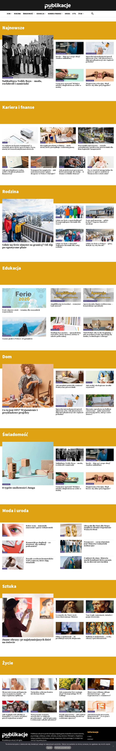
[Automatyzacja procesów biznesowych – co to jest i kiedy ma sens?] (101, 706)
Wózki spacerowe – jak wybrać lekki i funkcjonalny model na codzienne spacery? (72, 716)
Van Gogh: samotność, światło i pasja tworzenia (99, 616)
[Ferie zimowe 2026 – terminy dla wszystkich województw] (24, 298)
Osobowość (59, 80)
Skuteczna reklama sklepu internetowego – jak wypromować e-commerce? (99, 694)
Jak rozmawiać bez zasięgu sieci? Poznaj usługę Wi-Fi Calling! (70, 694)
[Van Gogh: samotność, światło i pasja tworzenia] (100, 606)
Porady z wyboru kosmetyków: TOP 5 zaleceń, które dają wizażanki (39, 561)
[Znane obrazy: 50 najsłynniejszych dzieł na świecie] (27, 615)
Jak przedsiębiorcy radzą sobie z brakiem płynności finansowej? (13, 172)
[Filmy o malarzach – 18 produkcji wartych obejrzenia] (70, 628)
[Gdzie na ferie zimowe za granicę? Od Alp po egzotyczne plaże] (27, 220)
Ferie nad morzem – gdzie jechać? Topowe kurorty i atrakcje (97, 222)
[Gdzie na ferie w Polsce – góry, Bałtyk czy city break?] (100, 235)
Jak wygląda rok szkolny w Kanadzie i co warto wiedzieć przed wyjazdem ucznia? (14, 716)
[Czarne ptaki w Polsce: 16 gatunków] (24, 327)
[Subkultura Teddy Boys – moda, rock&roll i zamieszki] (27, 56)
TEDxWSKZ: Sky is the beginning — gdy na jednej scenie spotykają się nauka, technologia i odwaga (98, 334)
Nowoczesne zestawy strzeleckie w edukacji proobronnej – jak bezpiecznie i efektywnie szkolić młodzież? (44, 717)
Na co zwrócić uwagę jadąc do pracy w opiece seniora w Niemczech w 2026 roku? (100, 172)
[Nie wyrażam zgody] (113, 746)
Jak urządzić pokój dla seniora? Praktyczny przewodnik (69, 386)
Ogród (88, 406)
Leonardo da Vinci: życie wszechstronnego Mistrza (67, 616)
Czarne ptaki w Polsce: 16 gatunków (17, 339)
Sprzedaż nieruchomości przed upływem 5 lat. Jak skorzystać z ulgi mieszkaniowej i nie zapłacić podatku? (100, 59)
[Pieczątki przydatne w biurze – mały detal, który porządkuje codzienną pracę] (58, 135)
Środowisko (6, 335)
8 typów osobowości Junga (18, 487)
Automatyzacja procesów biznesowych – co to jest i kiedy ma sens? (98, 716)
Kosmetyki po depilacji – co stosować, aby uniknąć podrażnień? (38, 544)
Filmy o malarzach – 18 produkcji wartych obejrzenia (68, 637)
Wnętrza (5, 406)
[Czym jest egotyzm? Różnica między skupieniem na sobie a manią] (70, 75)
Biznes (5, 142)
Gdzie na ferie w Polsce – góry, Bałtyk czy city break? (99, 244)
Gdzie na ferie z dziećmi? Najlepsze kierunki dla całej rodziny (67, 245)
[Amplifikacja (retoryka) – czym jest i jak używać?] (66, 295)
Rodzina (5, 241)
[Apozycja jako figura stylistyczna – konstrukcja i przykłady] (98, 295)
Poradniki (6, 689)
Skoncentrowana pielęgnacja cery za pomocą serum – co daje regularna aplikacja (14, 694)
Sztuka (5, 636)
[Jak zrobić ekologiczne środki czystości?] (100, 377)
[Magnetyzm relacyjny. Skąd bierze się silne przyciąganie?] (100, 75)
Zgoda (49, 748)
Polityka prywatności (62, 748)
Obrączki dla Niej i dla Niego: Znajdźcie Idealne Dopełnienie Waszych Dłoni (97, 528)
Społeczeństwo (7, 77)
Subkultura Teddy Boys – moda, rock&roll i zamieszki (22, 82)
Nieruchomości (91, 53)
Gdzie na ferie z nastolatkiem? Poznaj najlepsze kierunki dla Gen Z (69, 222)
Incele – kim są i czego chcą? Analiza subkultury (68, 57)
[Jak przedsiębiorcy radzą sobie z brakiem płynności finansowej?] (15, 162)
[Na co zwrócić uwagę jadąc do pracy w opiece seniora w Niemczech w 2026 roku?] (101, 162)
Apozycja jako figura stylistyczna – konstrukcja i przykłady (98, 305)
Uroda (5, 535)
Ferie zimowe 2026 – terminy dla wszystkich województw (21, 311)
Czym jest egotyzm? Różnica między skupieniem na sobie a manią (68, 85)
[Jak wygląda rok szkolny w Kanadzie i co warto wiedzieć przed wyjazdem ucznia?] (15, 706)
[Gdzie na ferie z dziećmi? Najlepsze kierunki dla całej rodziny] (70, 235)
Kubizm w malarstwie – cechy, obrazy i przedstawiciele (98, 637)
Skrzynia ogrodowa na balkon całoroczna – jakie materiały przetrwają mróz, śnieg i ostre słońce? (98, 411)
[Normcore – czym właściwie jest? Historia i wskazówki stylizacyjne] (71, 546)
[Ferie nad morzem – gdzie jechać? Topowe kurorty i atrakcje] (100, 212)
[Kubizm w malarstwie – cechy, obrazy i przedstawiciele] (100, 628)
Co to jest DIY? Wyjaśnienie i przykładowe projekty (20, 411)
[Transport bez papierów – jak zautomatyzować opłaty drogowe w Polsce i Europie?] (44, 162)
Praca (80, 142)
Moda (62, 535)
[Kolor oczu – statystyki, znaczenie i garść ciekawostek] (13, 530)
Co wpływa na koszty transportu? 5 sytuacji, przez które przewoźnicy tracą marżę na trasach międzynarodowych (18, 147)
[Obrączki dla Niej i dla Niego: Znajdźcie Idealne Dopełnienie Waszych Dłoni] (71, 530)
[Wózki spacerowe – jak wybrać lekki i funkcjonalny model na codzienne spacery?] (72, 706)
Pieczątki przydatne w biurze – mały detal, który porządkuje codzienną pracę (57, 146)
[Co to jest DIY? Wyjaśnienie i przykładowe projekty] (27, 385)
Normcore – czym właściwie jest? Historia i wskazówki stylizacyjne (97, 544)
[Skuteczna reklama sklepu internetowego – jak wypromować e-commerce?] (101, 684)
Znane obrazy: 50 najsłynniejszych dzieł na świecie (26, 641)
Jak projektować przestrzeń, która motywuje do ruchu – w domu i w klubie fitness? (71, 172)
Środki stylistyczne (57, 301)
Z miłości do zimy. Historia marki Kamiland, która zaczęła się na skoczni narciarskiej (97, 560)
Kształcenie (6, 307)
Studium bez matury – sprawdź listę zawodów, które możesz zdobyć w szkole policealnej (66, 334)
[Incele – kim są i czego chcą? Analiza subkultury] (70, 48)
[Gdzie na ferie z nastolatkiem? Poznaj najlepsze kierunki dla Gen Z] (70, 212)
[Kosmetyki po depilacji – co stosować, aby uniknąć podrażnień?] (13, 547)
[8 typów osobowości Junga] (27, 463)
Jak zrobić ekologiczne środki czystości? (98, 386)
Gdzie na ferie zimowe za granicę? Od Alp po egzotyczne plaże (27, 246)
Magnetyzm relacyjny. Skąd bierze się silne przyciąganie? (98, 84)
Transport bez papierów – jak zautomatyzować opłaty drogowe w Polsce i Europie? (43, 172)
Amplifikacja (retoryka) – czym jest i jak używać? (66, 305)
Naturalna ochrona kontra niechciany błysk (42, 693)
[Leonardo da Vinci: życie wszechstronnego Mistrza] (70, 606)
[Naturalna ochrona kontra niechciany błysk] (44, 684)
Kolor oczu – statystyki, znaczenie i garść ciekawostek (39, 527)
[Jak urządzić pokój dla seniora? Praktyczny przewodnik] (70, 377)
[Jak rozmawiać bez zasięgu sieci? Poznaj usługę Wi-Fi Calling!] (72, 684)
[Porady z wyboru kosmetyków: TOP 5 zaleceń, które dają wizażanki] (13, 563)
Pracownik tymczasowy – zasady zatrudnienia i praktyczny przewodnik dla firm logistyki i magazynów (95, 147)
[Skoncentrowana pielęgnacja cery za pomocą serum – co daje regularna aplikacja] (15, 684)
